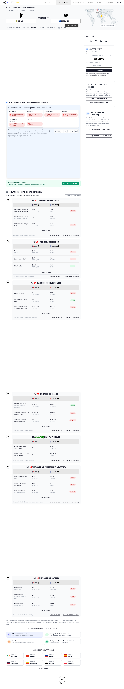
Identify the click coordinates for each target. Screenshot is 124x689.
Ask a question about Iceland (99, 136)
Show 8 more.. (46, 272)
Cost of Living (62, 2)
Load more (43, 668)
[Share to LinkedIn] (72, 131)
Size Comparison (78, 2)
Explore (99, 2)
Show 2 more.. (46, 497)
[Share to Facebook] (61, 131)
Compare (99, 70)
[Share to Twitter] (91, 41)
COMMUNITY (110, 2)
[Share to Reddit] (76, 131)
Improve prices (55, 235)
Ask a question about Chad (99, 129)
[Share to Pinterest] (68, 131)
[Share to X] (65, 131)
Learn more (45, 622)
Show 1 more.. (46, 231)
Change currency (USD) (71, 235)
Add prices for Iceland (99, 103)
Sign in (119, 2)
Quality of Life (47, 2)
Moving (90, 2)
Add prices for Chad (99, 99)
